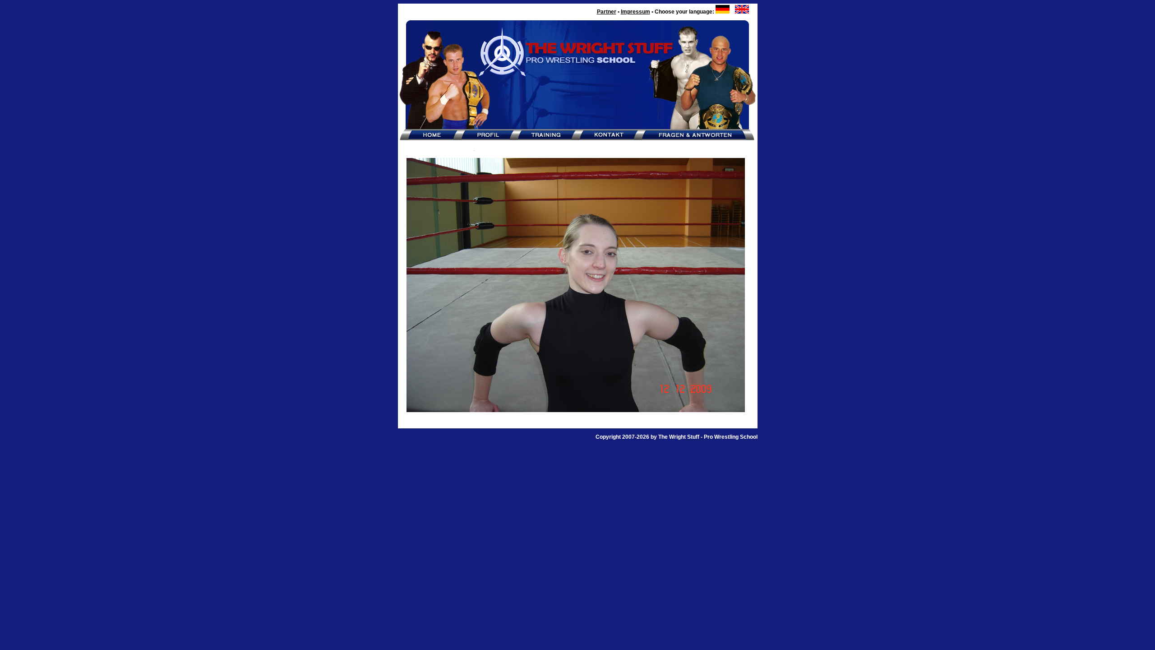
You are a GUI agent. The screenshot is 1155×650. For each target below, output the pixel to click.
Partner (606, 12)
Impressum (635, 12)
